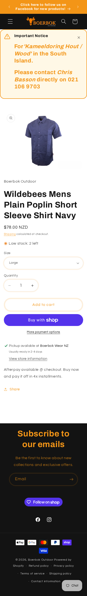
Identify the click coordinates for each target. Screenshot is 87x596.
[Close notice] (79, 37)
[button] (10, 21)
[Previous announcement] (9, 6)
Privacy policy (64, 566)
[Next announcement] (77, 6)
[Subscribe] (71, 479)
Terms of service (32, 573)
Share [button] (15, 389)
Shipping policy (60, 573)
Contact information (46, 581)
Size (7, 253)
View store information (28, 359)
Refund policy (39, 566)
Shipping (10, 234)
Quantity (11, 275)
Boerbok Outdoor (40, 559)
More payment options (43, 332)
